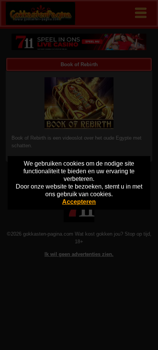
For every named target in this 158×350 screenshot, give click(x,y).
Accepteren (79, 202)
